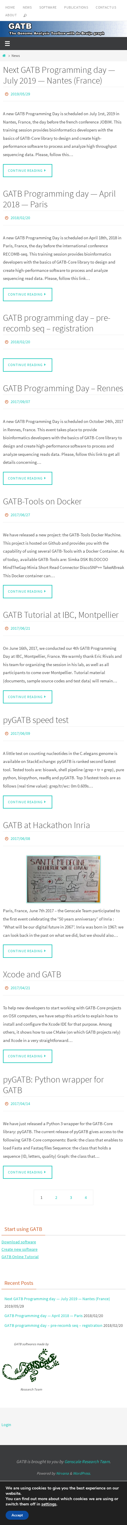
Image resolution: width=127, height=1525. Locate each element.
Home (10, 7)
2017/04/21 (20, 976)
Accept (17, 1515)
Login (6, 1411)
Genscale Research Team (87, 1448)
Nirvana (62, 1459)
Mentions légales (27, 1470)
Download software (18, 1228)
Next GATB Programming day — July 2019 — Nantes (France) (59, 75)
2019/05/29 (20, 93)
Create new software (19, 1235)
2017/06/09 (20, 724)
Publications (76, 7)
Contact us (106, 7)
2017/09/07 (20, 397)
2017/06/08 (20, 828)
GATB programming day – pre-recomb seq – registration (56, 320)
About (11, 15)
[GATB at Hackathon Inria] (63, 868)
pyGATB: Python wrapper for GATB (53, 1072)
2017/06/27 (20, 509)
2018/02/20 (20, 216)
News (27, 7)
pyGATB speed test (36, 711)
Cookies (107, 1470)
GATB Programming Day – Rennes (63, 383)
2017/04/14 (20, 1091)
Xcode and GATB (32, 963)
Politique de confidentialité (76, 1470)
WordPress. (82, 1459)
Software (47, 7)
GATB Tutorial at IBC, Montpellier (61, 607)
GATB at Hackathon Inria (46, 815)
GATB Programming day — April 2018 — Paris (59, 198)
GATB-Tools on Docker (42, 495)
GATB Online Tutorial (20, 1243)
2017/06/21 (20, 621)
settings (48, 1504)
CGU (47, 1470)
